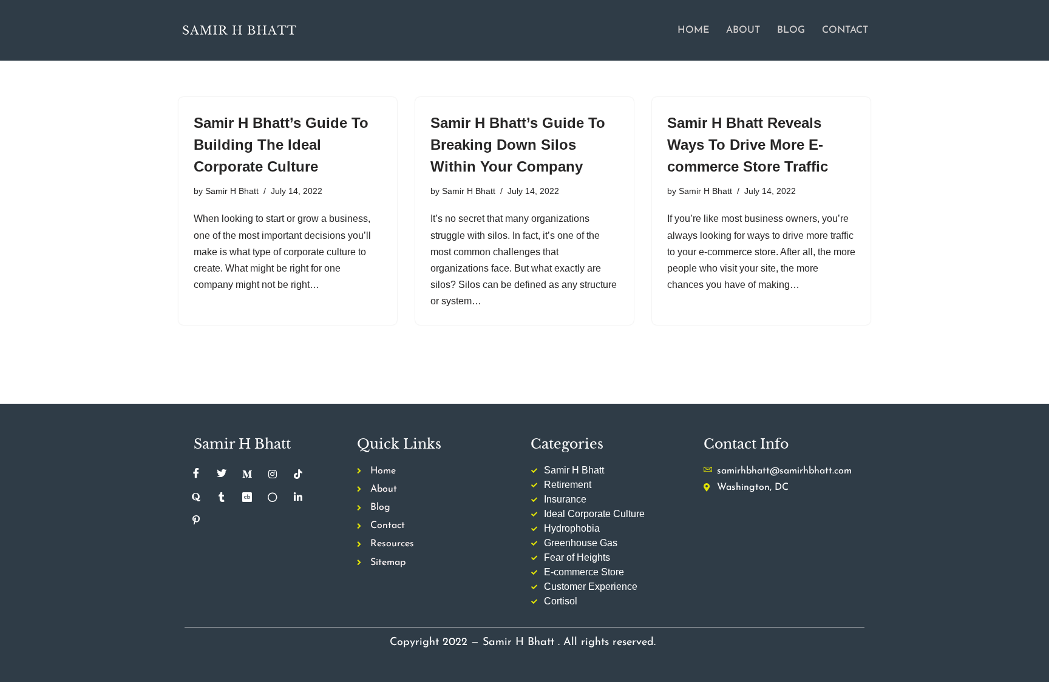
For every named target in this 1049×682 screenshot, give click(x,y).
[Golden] (272, 498)
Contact (845, 30)
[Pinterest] (196, 521)
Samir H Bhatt (232, 191)
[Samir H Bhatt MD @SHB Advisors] (239, 30)
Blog (791, 30)
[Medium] (247, 475)
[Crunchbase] (247, 498)
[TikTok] (298, 475)
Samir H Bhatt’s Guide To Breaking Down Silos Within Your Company (517, 145)
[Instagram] (272, 475)
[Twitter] (221, 475)
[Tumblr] (221, 498)
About (743, 30)
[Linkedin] (298, 498)
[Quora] (196, 498)
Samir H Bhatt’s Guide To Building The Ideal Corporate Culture (281, 145)
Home (693, 30)
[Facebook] (196, 475)
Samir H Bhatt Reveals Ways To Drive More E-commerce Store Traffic (747, 145)
